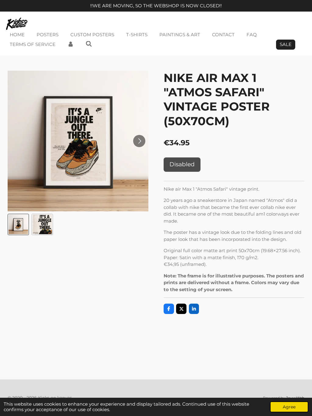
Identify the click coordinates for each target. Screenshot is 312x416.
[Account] (70, 45)
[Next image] (139, 141)
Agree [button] (289, 406)
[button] (18, 224)
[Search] (89, 44)
